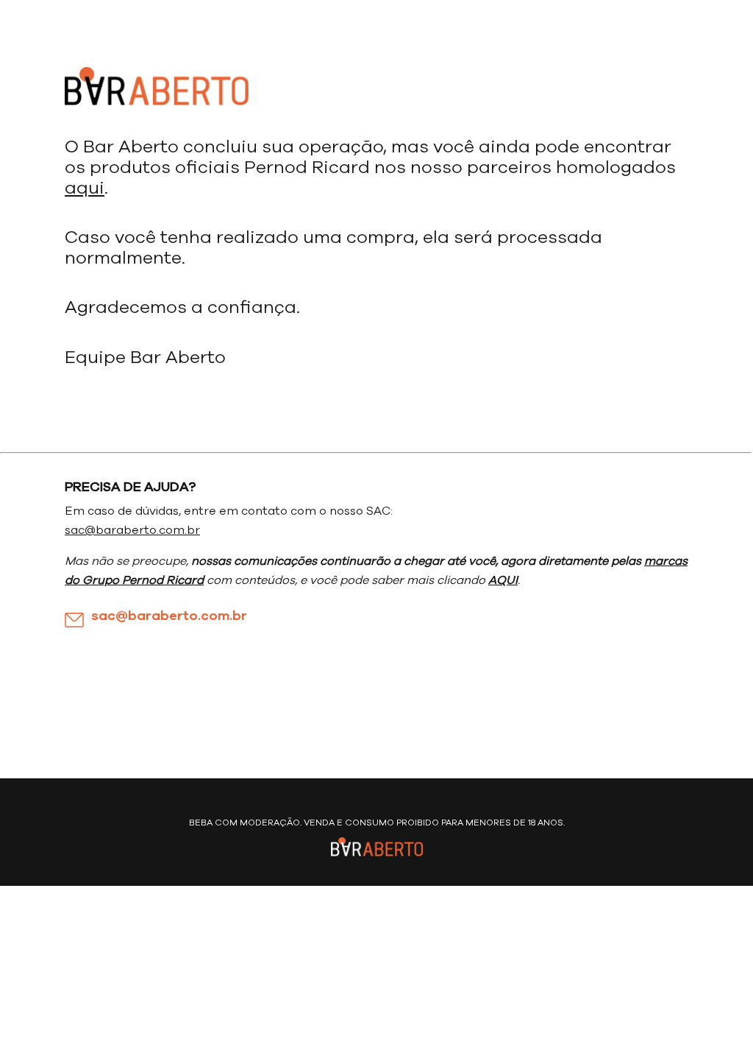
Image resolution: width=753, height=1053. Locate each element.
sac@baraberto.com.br (132, 530)
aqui (84, 188)
